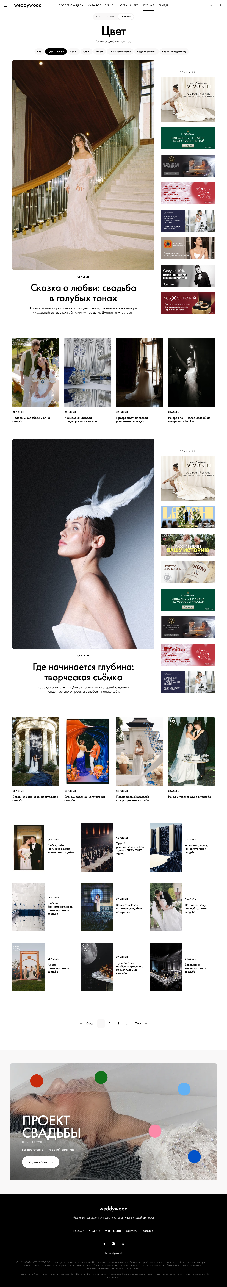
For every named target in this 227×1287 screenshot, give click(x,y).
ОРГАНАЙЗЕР (129, 5)
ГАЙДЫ (163, 5)
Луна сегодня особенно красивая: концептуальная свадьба (129, 968)
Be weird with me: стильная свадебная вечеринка (129, 908)
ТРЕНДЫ (110, 5)
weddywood (113, 1208)
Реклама (78, 1231)
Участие (94, 1231)
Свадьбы (126, 16)
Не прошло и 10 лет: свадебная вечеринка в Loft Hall (189, 419)
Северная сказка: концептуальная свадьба (35, 798)
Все (98, 16)
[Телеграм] (104, 1244)
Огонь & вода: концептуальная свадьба (84, 798)
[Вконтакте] (113, 1244)
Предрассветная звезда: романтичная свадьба (132, 419)
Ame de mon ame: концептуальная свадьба (196, 848)
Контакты (132, 1231)
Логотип (148, 1231)
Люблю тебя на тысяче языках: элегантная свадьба (61, 848)
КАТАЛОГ (94, 5)
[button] (221, 5)
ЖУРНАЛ (148, 5)
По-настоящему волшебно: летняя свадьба (196, 908)
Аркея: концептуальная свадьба (58, 968)
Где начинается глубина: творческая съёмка (83, 672)
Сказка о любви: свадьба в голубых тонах (83, 293)
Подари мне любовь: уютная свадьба (31, 419)
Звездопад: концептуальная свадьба (195, 968)
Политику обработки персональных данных (153, 1262)
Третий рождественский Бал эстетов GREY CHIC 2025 (130, 849)
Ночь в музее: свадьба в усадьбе (189, 797)
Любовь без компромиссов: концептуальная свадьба (60, 908)
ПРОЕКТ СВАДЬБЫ (71, 5)
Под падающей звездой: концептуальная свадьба (132, 798)
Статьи (111, 16)
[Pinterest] (123, 1244)
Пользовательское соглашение (109, 1262)
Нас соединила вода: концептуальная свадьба (80, 419)
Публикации (113, 1231)
